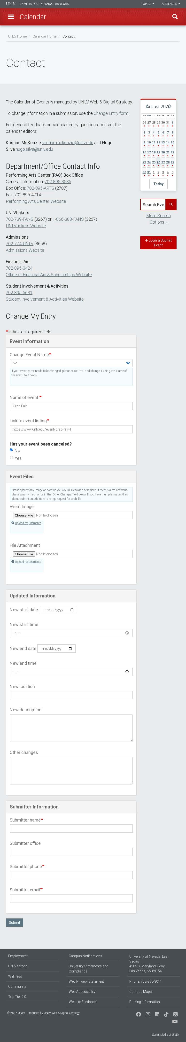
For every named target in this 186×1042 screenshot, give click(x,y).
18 (153, 152)
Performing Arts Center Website (36, 201)
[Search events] (170, 204)
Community (17, 986)
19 (158, 152)
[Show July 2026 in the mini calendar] (147, 106)
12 (158, 142)
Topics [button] (146, 4)
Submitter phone (26, 866)
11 (153, 142)
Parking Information (144, 1002)
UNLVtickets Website (26, 225)
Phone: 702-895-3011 (145, 981)
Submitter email (25, 889)
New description (25, 709)
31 (168, 122)
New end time (23, 663)
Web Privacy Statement (86, 981)
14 (168, 142)
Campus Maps (140, 992)
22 (172, 152)
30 (163, 122)
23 (144, 162)
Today (158, 184)
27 (149, 122)
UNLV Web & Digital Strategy (62, 1013)
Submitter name (25, 820)
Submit (14, 922)
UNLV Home (17, 36)
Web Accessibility (82, 992)
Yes (18, 458)
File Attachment (25, 545)
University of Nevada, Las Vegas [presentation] (44, 4)
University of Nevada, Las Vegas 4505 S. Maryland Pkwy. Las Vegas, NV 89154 (148, 964)
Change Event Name (29, 354)
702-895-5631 (19, 292)
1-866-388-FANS (68, 219)
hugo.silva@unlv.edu (34, 149)
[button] (11, 16)
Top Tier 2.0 (17, 997)
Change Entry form (111, 113)
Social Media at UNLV (165, 1034)
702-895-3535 (58, 181)
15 (172, 142)
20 (163, 152)
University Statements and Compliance (88, 968)
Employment (18, 956)
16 (144, 152)
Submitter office (25, 843)
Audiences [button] (170, 4)
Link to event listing (28, 420)
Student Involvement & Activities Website (45, 299)
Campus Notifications (85, 956)
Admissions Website (25, 250)
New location (22, 686)
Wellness (15, 976)
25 (153, 162)
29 (158, 122)
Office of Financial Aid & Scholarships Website (49, 274)
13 (163, 142)
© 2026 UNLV (16, 1013)
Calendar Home (44, 36)
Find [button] (175, 16)
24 (149, 162)
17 (149, 152)
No (17, 450)
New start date (24, 609)
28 (153, 122)
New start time (24, 624)
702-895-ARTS (40, 188)
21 (168, 152)
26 (144, 122)
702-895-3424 (19, 268)
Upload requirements (28, 523)
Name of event (24, 397)
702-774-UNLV (19, 243)
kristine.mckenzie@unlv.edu (67, 142)
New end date (23, 648)
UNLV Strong (18, 966)
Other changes (24, 752)
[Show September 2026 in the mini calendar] (169, 106)
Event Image (22, 506)
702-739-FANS (19, 219)
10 (149, 142)
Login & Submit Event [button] (160, 242)
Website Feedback (82, 1002)
